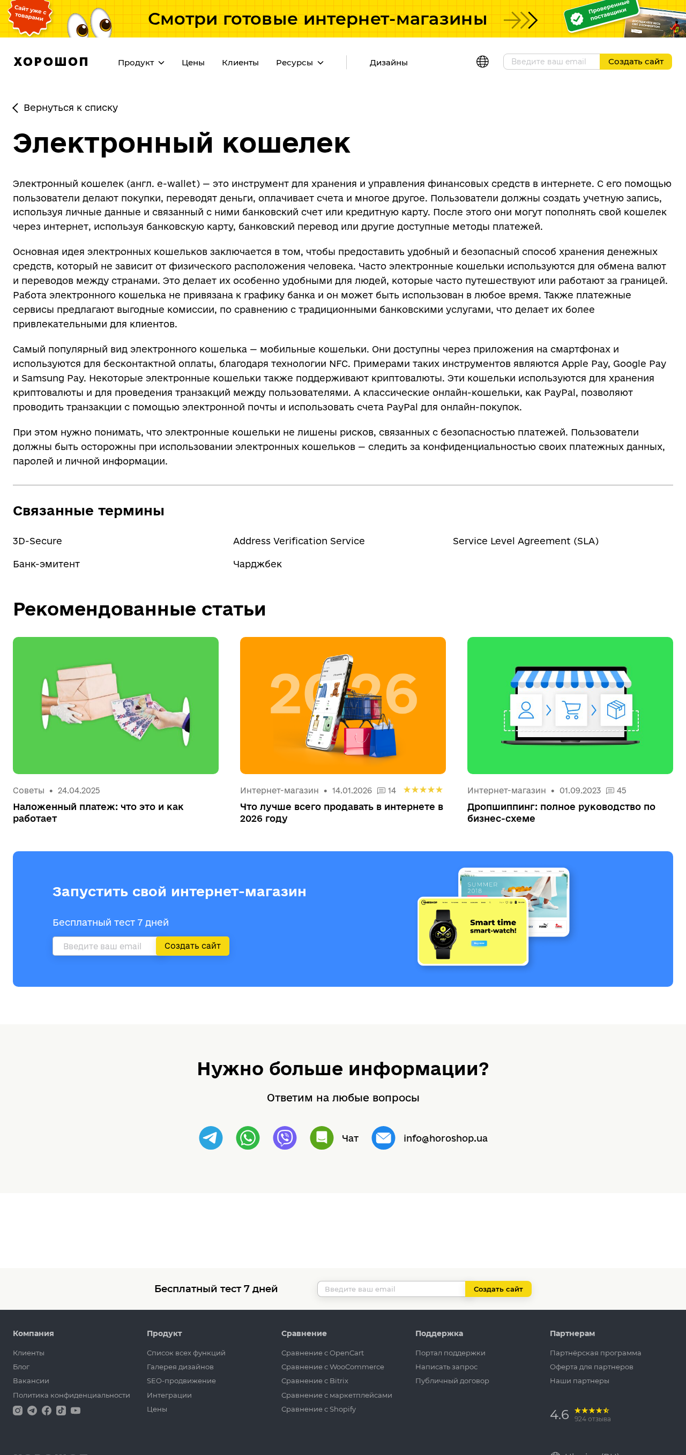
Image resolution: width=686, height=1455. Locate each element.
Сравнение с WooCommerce (332, 1366)
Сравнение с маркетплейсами (336, 1395)
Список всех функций (186, 1352)
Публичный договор (452, 1380)
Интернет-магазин (280, 790)
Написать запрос (446, 1366)
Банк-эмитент (46, 564)
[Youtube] (75, 1410)
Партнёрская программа (596, 1352)
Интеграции (169, 1395)
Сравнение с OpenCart (322, 1352)
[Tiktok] (62, 1410)
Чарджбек (257, 564)
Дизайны (389, 62)
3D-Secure (37, 541)
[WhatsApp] (248, 1138)
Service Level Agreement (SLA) (526, 541)
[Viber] (285, 1138)
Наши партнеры (579, 1380)
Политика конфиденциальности (71, 1395)
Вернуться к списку (71, 107)
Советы (28, 790)
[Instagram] (19, 1410)
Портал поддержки (450, 1352)
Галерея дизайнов (180, 1366)
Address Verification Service (299, 541)
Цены (193, 62)
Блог (21, 1366)
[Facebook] (48, 1410)
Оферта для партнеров (591, 1366)
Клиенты (240, 62)
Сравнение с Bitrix (314, 1380)
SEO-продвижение (181, 1380)
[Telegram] (211, 1138)
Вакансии (31, 1380)
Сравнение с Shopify (318, 1409)
